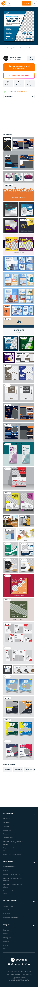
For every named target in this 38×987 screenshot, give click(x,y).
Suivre (31, 59)
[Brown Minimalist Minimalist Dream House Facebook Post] (10, 594)
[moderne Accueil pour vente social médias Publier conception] (12, 621)
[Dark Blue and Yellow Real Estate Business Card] (10, 270)
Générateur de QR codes (12, 982)
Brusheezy (7, 947)
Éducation (6, 962)
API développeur (9, 966)
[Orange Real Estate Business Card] (18, 205)
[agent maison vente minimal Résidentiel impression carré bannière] (14, 797)
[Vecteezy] (3, 3)
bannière (18, 898)
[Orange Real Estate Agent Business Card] (6, 355)
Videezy (6, 954)
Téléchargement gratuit (19, 67)
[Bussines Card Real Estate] (7, 142)
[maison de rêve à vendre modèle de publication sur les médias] (18, 289)
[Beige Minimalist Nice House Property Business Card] (18, 383)
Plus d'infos (9, 95)
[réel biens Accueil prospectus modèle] (18, 551)
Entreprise (7, 958)
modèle (7, 898)
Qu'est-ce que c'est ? (22, 91)
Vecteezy (6, 951)
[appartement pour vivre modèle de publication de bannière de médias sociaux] (10, 416)
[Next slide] (29, 897)
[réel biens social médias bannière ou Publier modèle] (14, 156)
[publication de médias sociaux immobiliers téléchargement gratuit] (10, 635)
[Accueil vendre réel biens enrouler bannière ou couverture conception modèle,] (18, 527)
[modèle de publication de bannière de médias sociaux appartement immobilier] (10, 400)
